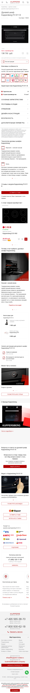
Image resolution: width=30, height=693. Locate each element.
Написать (15, 565)
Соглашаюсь (15, 690)
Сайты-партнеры (23, 651)
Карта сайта (15, 674)
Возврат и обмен (6, 651)
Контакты (21, 649)
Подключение (5, 642)
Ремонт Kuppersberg (7, 649)
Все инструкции (9, 61)
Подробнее (15, 547)
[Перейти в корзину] (28, 2)
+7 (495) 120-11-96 (15, 559)
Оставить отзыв (15, 192)
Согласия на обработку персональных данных (17, 687)
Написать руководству (15, 665)
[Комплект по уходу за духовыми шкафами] (6, 322)
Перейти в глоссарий (15, 305)
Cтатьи (21, 642)
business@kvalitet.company (15, 661)
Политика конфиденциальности (15, 669)
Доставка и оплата (6, 640)
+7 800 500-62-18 (15, 626)
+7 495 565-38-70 (15, 619)
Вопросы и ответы (22, 646)
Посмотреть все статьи (15, 394)
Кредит (3, 644)
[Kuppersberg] (15, 2)
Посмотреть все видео (15, 503)
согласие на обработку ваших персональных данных (14, 685)
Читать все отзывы (15, 518)
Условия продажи (15, 671)
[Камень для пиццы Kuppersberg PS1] (6, 333)
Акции (20, 640)
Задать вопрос (15, 466)
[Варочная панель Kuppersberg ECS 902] (15, 216)
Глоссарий (21, 644)
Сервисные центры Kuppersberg (6, 646)
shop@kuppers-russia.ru (15, 658)
